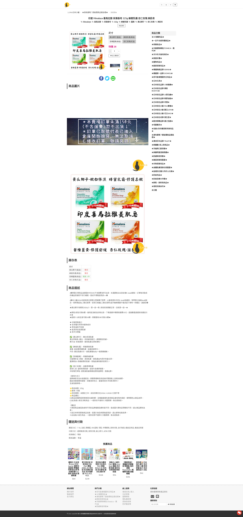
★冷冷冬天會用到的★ (160, 54)
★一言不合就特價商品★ (161, 41)
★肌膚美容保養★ (158, 156)
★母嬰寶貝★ (157, 125)
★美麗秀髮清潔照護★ (160, 152)
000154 (114, 12)
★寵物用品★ (157, 62)
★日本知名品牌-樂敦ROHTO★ (160, 90)
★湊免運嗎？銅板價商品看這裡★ (95, 12)
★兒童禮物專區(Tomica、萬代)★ (163, 50)
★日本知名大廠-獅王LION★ (163, 110)
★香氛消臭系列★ (158, 186)
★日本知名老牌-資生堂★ (161, 117)
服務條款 (125, 497)
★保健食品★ (157, 44)
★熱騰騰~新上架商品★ (161, 145)
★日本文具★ (157, 81)
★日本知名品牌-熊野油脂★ (162, 98)
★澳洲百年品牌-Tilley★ (161, 141)
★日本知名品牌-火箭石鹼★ (162, 95)
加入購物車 (115, 55)
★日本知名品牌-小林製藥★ (162, 85)
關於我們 (70, 492)
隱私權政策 (126, 499)
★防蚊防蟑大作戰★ (159, 179)
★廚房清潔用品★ (158, 66)
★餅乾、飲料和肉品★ (160, 183)
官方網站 (70, 497)
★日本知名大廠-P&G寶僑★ (162, 106)
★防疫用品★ (157, 175)
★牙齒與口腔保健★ (159, 149)
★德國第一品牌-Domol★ (162, 73)
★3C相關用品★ (158, 37)
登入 (132, 492)
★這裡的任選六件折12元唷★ (163, 171)
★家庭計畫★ (157, 58)
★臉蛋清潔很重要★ (159, 160)
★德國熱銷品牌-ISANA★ (161, 70)
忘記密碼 (125, 494)
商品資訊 (121, 26)
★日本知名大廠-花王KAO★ (162, 113)
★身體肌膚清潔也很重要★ (162, 167)
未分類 (154, 190)
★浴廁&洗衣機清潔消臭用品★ (162, 130)
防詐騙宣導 (126, 504)
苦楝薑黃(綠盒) (115, 42)
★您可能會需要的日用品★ (162, 77)
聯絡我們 (70, 494)
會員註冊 (125, 492)
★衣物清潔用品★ (158, 164)
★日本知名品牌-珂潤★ (160, 102)
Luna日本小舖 (73, 12)
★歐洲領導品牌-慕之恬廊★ (162, 121)
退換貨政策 (126, 501)
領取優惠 (172, 504)
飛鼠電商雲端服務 (109, 513)
